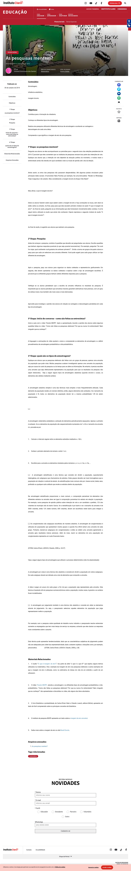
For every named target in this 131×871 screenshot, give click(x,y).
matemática (33, 756)
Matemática (45, 71)
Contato (29, 850)
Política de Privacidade (121, 862)
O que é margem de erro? (47, 664)
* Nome (38, 792)
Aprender (51, 15)
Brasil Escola (65, 730)
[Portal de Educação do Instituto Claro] (11, 850)
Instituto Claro (108, 9)
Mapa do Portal (64, 856)
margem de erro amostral (79, 718)
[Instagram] (86, 3)
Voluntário (87, 812)
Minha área (113, 3)
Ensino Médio (64, 71)
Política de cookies (60, 867)
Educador (44, 812)
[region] (65, 867)
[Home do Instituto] (13, 3)
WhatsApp (39, 822)
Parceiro (73, 812)
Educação (15, 12)
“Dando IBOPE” (42, 685)
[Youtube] (91, 3)
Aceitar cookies (107, 867)
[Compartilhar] (119, 85)
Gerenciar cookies (93, 867)
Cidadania (122, 9)
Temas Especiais (71, 22)
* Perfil (37, 808)
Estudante (59, 812)
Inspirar (63, 15)
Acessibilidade (42, 9)
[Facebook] (101, 3)
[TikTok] (96, 3)
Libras (52, 9)
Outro (67, 817)
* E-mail (38, 800)
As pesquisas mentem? (40, 746)
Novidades (73, 15)
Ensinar (40, 15)
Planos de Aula (59, 22)
